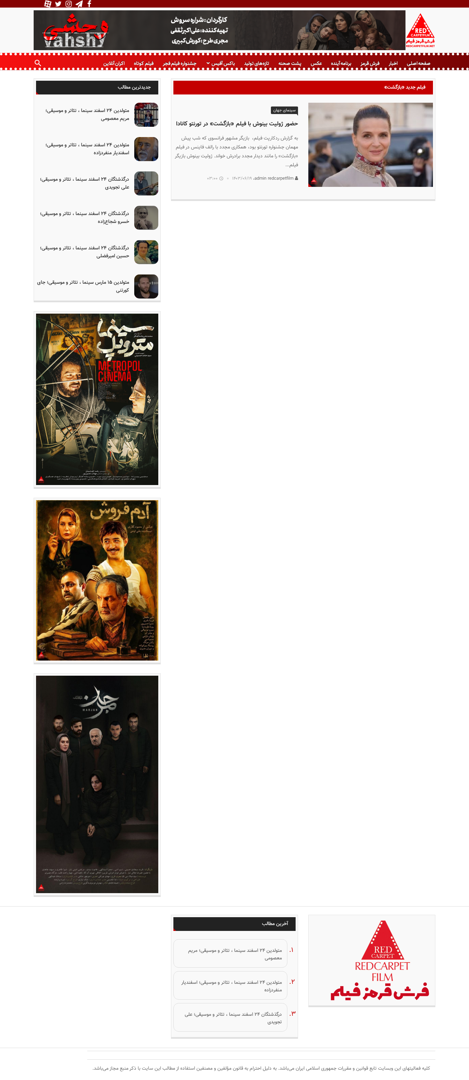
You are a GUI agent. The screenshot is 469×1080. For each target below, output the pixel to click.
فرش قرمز (370, 63)
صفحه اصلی (419, 63)
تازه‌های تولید (256, 63)
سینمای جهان (284, 110)
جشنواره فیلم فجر (179, 63)
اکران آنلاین (114, 63)
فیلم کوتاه (143, 63)
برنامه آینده (341, 63)
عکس (316, 63)
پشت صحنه (289, 63)
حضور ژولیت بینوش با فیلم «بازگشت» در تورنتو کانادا (237, 124)
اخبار (393, 63)
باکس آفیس (223, 63)
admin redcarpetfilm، (274, 178)
